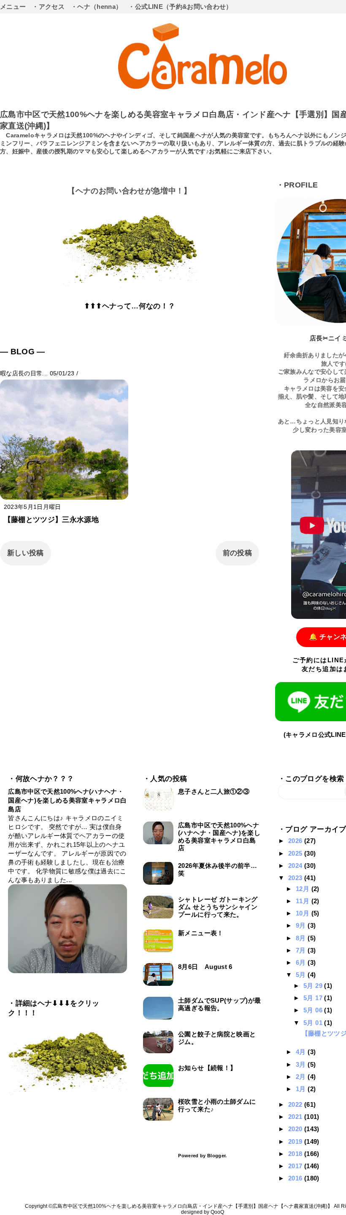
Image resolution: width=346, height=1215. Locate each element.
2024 (296, 865)
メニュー (13, 6)
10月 (303, 913)
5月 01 (313, 1022)
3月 (302, 1064)
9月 (302, 925)
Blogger (216, 1155)
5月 (302, 974)
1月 (302, 1088)
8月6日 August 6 (205, 966)
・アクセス (48, 6)
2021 (296, 1116)
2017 (296, 1166)
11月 (303, 901)
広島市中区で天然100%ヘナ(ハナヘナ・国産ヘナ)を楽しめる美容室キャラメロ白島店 (67, 800)
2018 (296, 1153)
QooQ (217, 1212)
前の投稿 (237, 553)
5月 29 (313, 985)
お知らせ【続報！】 (207, 1067)
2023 (296, 877)
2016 (296, 1178)
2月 (302, 1076)
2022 (296, 1104)
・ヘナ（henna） (96, 6)
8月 (302, 938)
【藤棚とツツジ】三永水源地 (51, 520)
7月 (302, 950)
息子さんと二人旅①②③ (213, 791)
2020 (296, 1128)
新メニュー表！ (200, 933)
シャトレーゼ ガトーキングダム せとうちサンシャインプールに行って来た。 (217, 907)
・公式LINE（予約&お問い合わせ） (180, 6)
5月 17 (313, 997)
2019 (296, 1141)
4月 (302, 1051)
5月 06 (313, 1010)
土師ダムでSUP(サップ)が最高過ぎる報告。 (219, 1004)
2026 (296, 840)
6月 (302, 962)
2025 (296, 853)
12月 (303, 888)
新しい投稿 (25, 553)
